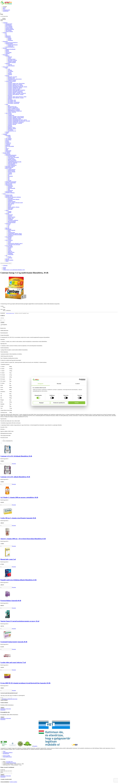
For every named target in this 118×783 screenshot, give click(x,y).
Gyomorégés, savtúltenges (13, 220)
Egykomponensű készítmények (11, 42)
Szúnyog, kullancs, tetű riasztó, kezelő (15, 202)
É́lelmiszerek (10, 190)
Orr (8, 225)
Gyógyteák (10, 257)
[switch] (52, 398)
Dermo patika (5, 66)
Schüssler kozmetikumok (13, 44)
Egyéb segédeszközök (12, 165)
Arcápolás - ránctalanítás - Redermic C (15, 91)
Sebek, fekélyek (11, 203)
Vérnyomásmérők (11, 163)
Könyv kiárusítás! (8, 25)
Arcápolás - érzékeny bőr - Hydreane (15, 84)
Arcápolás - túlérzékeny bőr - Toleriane (15, 85)
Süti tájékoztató (6, 753)
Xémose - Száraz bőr (12, 112)
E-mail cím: (2, 769)
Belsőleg (9, 39)
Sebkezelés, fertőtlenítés (12, 162)
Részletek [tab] (59, 383)
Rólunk (4, 7)
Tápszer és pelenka (9, 31)
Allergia (7, 210)
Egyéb (4, 193)
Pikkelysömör (10, 208)
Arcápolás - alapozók (12, 124)
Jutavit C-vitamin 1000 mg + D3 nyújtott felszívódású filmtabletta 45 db (23, 538)
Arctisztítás (10, 82)
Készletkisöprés (8, 24)
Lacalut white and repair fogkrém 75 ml (13, 662)
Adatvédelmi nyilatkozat (7, 752)
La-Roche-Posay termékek (10, 81)
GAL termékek (8, 139)
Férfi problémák (8, 236)
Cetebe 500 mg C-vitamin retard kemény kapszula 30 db (18, 518)
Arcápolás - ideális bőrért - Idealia (14, 118)
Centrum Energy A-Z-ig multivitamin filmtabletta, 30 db (14, 269)
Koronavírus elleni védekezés (13, 199)
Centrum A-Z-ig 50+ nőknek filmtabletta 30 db (15, 477)
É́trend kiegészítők (11, 188)
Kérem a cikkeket (4, 700)
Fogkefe (9, 250)
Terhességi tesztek (11, 232)
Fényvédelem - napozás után (13, 103)
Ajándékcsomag (11, 115)
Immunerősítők (8, 150)
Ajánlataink (5, 22)
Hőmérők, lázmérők (12, 159)
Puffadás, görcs (11, 218)
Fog (6, 34)
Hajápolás (10, 73)
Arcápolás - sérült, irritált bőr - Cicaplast (15, 94)
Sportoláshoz (10, 40)
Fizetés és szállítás (6, 755)
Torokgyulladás (8, 52)
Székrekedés (10, 214)
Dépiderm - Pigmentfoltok (13, 107)
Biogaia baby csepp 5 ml (8, 559)
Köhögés (7, 50)
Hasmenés (10, 215)
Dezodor (9, 180)
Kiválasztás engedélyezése (59, 402)
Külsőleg (9, 211)
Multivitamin (7, 135)
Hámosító (10, 204)
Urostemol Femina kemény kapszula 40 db (13, 642)
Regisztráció (2, 709)
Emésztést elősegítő (11, 222)
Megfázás (5, 48)
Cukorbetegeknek (8, 184)
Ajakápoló (10, 173)
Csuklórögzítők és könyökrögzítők (14, 161)
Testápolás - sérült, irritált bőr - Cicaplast (15, 97)
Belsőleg (9, 212)
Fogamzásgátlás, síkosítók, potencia (15, 233)
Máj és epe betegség (12, 221)
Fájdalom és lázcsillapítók (10, 49)
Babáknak (7, 55)
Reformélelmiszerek (9, 167)
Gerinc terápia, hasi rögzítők (13, 157)
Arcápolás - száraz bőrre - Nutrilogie (15, 123)
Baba (9, 105)
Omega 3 (7, 148)
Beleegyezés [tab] (40, 383)
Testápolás (10, 56)
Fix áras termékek (8, 27)
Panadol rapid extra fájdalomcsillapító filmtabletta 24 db (18, 580)
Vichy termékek (8, 113)
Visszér (9, 242)
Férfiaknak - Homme (12, 128)
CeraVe (6, 133)
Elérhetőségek (5, 11)
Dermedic (7, 131)
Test (8, 179)
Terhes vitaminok (11, 65)
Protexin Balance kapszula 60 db (10, 600)
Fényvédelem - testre (12, 101)
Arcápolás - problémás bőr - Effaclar (15, 87)
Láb (8, 178)
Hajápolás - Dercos (11, 127)
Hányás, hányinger (11, 216)
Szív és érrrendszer (9, 240)
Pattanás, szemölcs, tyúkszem (13, 207)
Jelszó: (1, 772)
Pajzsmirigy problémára (10, 192)
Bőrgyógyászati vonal (12, 106)
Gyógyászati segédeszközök (10, 155)
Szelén (6, 149)
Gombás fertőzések (11, 169)
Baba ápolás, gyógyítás (12, 60)
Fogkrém (9, 247)
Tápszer (9, 58)
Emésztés (7, 213)
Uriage (6, 104)
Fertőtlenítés (10, 200)
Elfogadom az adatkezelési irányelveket (9, 698)
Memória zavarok (8, 194)
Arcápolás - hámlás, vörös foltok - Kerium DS (17, 93)
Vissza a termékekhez (5, 781)
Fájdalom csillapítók (12, 62)
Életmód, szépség (6, 152)
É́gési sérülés (10, 198)
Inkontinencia (10, 235)
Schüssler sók (10, 45)
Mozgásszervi (8, 37)
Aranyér (9, 241)
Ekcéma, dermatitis (11, 171)
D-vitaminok (7, 151)
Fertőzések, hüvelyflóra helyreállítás (15, 234)
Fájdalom (5, 32)
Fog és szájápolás (8, 245)
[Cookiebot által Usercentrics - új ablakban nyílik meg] (80, 380)
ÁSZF (4, 751)
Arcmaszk (10, 114)
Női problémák (8, 229)
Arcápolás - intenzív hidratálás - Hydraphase (16, 90)
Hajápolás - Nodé (11, 77)
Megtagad (41, 402)
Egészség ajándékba (9, 260)
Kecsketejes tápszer (11, 59)
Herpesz (9, 205)
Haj (8, 175)
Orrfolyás (7, 51)
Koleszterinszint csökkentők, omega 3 (15, 243)
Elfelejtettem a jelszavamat (5, 708)
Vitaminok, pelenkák (12, 61)
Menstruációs (8, 35)
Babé (6, 67)
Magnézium (7, 145)
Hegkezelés (10, 209)
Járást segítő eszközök (12, 160)
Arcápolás (10, 70)
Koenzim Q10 (8, 143)
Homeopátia (5, 41)
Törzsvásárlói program (7, 756)
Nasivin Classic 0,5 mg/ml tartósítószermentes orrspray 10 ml (19, 621)
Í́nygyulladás (10, 246)
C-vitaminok (7, 144)
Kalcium (7, 140)
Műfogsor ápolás (11, 252)
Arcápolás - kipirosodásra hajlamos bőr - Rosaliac (17, 86)
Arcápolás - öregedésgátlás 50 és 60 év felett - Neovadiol (19, 120)
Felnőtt (9, 136)
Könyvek (7, 258)
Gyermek (9, 72)
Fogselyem (10, 251)
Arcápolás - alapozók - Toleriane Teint (15, 92)
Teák (9, 189)
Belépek (2, 707)
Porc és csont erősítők (9, 146)
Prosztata (9, 237)
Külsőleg (9, 38)
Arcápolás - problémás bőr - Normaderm (16, 122)
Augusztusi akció (8, 23)
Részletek (14, 463)
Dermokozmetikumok (9, 29)
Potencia (9, 239)
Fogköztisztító (10, 254)
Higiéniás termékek (11, 201)
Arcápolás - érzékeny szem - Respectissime (16, 83)
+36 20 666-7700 (9, 761)
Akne (9, 69)
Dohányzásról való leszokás (10, 181)
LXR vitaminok (8, 30)
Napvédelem (10, 176)
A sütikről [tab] (77, 383)
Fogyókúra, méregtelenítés (10, 182)
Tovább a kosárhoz (13, 781)
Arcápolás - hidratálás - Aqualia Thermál (16, 117)
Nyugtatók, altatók (9, 196)
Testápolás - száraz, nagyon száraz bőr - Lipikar (17, 96)
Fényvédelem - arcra (12, 99)
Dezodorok (10, 95)
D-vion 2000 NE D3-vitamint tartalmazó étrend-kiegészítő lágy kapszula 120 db (25, 683)
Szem (9, 224)
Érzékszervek (8, 223)
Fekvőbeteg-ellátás (11, 156)
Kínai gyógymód (8, 183)
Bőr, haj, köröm (8, 168)
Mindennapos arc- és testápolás (14, 109)
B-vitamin (7, 141)
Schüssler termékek (9, 28)
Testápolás (10, 74)
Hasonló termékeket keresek (10, 313)
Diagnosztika (8, 154)
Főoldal (4, 267)
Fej (6, 33)
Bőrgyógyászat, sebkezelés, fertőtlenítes (13, 197)
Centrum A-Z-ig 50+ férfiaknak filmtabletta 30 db (16, 456)
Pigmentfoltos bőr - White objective (15, 78)
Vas (6, 147)
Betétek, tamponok (11, 230)
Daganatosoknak (8, 191)
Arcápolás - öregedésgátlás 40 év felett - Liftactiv (17, 119)
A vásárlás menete (6, 9)
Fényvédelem (10, 71)
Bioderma (7, 75)
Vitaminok (7, 53)
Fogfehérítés (10, 253)
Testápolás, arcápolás (12, 80)
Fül (8, 226)
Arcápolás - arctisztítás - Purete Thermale (16, 116)
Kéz (8, 177)
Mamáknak (7, 63)
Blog (4, 8)
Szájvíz (9, 248)
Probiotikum (10, 219)
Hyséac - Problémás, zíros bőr (13, 108)
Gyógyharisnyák (11, 158)
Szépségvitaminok (11, 170)
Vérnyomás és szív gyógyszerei (14, 244)
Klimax (9, 231)
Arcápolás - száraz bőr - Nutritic (14, 88)
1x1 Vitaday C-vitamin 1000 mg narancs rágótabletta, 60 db (19, 497)
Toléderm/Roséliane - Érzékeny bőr (15, 110)
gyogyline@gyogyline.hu (11, 762)
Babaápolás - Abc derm (12, 76)
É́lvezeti (9, 256)
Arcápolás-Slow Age (12, 130)
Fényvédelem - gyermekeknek (14, 102)
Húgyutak (7, 228)
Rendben (77, 402)
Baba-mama (5, 54)
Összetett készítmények (9, 46)
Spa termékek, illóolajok (10, 166)
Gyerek (9, 137)
